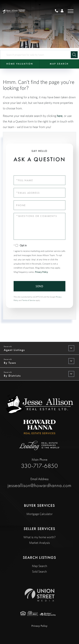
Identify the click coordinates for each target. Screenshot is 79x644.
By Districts (12, 376)
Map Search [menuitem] (39, 566)
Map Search (59, 63)
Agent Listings (14, 350)
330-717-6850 (39, 463)
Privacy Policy (41, 272)
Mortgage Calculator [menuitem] (39, 514)
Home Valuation (19, 63)
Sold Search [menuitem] (39, 572)
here (60, 116)
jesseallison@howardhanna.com (40, 482)
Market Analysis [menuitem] (39, 543)
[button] (74, 54)
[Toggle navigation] (70, 11)
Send (39, 286)
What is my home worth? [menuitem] (39, 537)
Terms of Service (28, 300)
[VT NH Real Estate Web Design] (39, 595)
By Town (10, 363)
